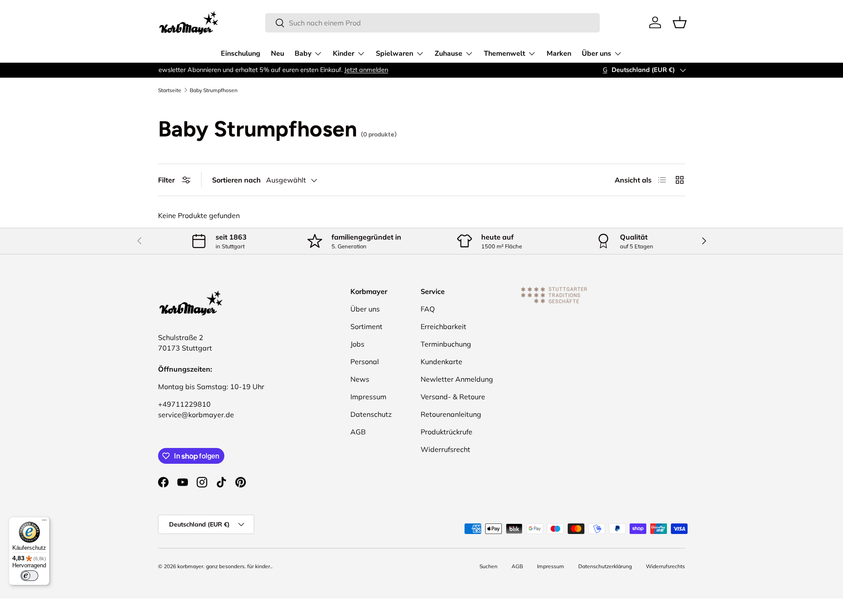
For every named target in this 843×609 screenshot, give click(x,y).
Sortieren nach (236, 180)
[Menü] (44, 522)
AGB (358, 431)
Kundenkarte (441, 361)
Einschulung (240, 53)
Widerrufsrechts (665, 566)
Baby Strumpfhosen (214, 90)
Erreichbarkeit (443, 326)
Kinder (343, 53)
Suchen (488, 566)
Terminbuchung (446, 344)
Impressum (368, 396)
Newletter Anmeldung (457, 379)
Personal (364, 361)
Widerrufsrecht (445, 449)
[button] (679, 22)
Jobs (357, 344)
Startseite (169, 90)
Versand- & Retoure (453, 396)
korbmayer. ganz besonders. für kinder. (224, 566)
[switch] (29, 575)
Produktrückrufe (446, 431)
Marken (559, 53)
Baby (303, 53)
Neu (277, 53)
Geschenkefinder (188, 70)
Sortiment (366, 326)
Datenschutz (371, 414)
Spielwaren (394, 53)
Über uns (596, 53)
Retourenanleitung (451, 414)
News (359, 379)
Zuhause (448, 53)
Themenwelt (504, 53)
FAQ (428, 308)
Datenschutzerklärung (605, 566)
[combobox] (432, 22)
